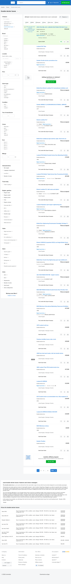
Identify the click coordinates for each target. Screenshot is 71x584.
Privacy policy (21, 557)
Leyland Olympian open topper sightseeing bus (49, 204)
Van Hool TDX (5, 524)
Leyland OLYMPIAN (42, 381)
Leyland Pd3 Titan (41, 46)
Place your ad (51, 81)
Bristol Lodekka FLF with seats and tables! (48, 189)
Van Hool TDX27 (5, 528)
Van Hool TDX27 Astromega (5, 533)
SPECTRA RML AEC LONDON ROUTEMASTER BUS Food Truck (54, 27)
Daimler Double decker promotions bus (47, 60)
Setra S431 (4, 511)
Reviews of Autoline (22, 562)
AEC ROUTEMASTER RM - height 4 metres (48, 274)
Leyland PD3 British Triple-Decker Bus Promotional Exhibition (53, 174)
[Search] (18, 2)
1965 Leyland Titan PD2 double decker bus (48, 367)
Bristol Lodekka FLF (42, 119)
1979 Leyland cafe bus (42, 325)
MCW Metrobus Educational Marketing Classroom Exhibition (52, 306)
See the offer (51, 461)
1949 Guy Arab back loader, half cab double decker (50, 353)
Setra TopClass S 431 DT (7, 536)
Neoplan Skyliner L (6, 520)
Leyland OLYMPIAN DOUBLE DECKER (47, 411)
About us (4, 555)
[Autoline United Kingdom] (5, 2)
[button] (64, 41)
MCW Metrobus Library (43, 426)
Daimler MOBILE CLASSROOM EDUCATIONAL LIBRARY (51, 104)
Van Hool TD (4, 543)
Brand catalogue (22, 564)
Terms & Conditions (22, 555)
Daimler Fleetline (41, 441)
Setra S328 (4, 540)
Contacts (4, 559)
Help (3, 557)
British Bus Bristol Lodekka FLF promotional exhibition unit (52, 88)
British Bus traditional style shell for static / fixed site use (51, 138)
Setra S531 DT (5, 515)
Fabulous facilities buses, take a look (46, 339)
